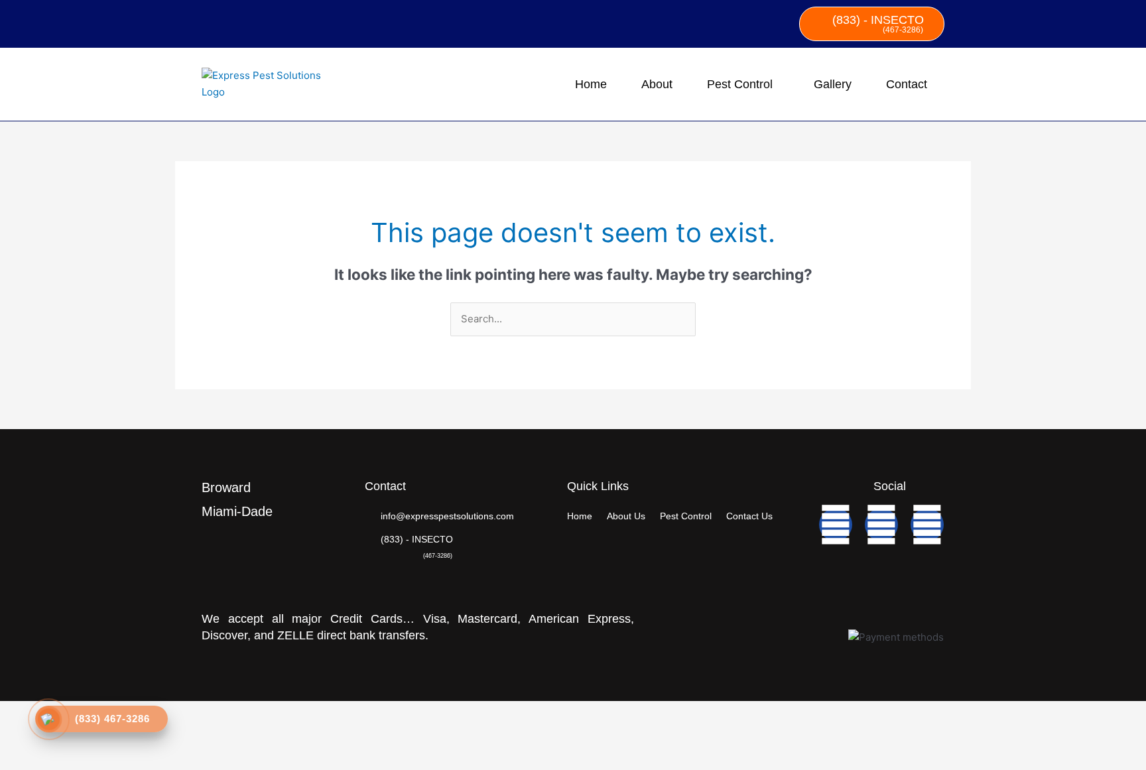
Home (591, 84)
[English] (210, 21)
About (656, 84)
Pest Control (740, 84)
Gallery (833, 84)
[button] (743, 84)
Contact (906, 84)
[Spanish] (227, 21)
